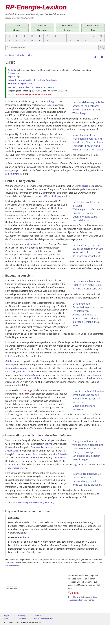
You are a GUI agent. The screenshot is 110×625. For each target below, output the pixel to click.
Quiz (93, 30)
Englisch (12, 76)
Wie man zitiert (15, 87)
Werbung (21, 615)
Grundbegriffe (25, 80)
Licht (30, 55)
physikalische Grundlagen (45, 80)
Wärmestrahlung (52, 196)
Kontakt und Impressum (43, 618)
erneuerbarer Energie (16, 467)
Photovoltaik (60, 457)
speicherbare (31, 244)
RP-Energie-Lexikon (36, 7)
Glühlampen (11, 361)
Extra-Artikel (68, 25)
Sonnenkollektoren (40, 447)
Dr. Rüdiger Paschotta (24, 83)
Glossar (17, 30)
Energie (84, 185)
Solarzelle (63, 454)
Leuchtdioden (94, 375)
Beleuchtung (22, 502)
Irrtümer (68, 30)
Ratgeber (42, 25)
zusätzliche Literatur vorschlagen (38, 87)
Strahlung (49, 101)
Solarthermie (11, 450)
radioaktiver (11, 173)
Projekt (7, 615)
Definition (12, 70)
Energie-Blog (93, 25)
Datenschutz (39, 615)
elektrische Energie (31, 457)
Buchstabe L (20, 55)
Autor (26, 537)
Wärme (48, 443)
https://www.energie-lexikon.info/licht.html (32, 94)
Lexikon (17, 25)
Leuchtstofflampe (30, 375)
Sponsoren (22, 618)
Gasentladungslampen (16, 368)
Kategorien (42, 30)
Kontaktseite (15, 565)
